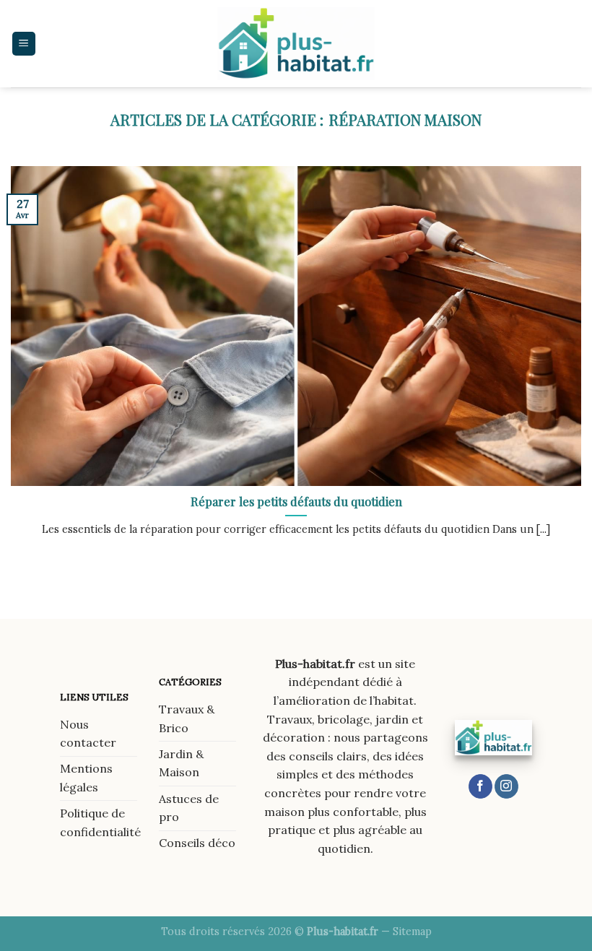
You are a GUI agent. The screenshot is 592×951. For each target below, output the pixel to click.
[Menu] (24, 44)
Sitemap (412, 931)
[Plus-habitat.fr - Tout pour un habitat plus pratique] (296, 43)
